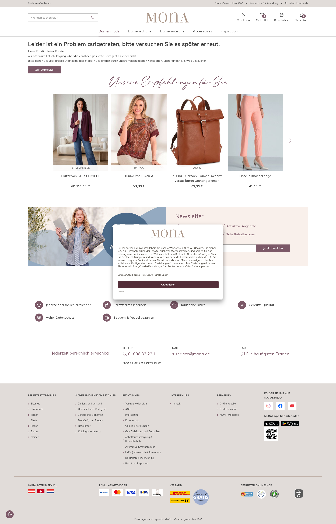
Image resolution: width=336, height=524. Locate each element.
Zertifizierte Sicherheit (90, 414)
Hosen (34, 425)
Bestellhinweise (228, 409)
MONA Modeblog (229, 414)
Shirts (34, 420)
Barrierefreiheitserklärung (139, 458)
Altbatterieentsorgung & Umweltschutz (138, 439)
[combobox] (63, 17)
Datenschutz (132, 420)
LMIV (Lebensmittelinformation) (143, 452)
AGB (128, 409)
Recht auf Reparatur (136, 463)
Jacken (34, 414)
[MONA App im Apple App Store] (272, 424)
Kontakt (177, 403)
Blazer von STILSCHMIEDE (80, 176)
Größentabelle (228, 403)
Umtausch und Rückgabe (92, 409)
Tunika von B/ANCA (139, 176)
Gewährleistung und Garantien (142, 431)
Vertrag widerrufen (136, 403)
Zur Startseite (44, 69)
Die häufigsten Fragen (267, 353)
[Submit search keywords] (93, 17)
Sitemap (35, 403)
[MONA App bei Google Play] (290, 423)
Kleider (34, 437)
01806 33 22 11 (143, 353)
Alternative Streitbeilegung (140, 446)
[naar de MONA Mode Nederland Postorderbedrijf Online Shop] (50, 491)
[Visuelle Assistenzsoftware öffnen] (297, 493)
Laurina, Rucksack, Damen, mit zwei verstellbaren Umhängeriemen (197, 178)
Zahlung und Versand (90, 403)
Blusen (34, 431)
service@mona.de (192, 353)
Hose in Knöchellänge (255, 176)
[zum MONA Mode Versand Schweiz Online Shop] (40, 491)
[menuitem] (109, 32)
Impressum (131, 414)
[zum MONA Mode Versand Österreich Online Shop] (31, 491)
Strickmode (37, 409)
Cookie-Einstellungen (137, 425)
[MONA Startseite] (167, 17)
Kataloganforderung (89, 431)
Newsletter (84, 425)
